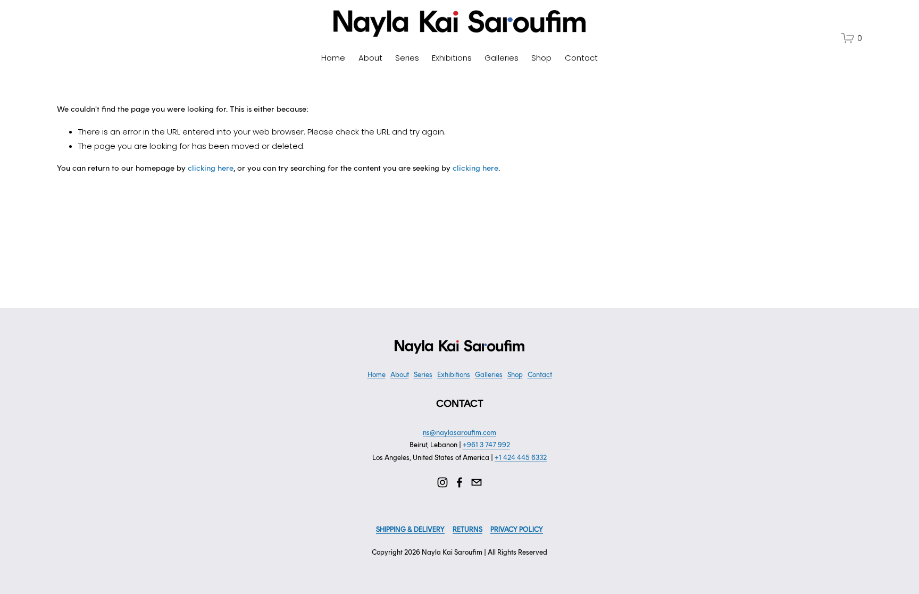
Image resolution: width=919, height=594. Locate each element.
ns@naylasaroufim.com (459, 433)
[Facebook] (459, 482)
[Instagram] (442, 482)
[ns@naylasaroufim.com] (476, 482)
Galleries (501, 57)
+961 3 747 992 (486, 445)
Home (333, 57)
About (370, 57)
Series (407, 57)
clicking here (210, 168)
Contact (581, 57)
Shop (541, 57)
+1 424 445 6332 (521, 458)
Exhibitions (452, 57)
